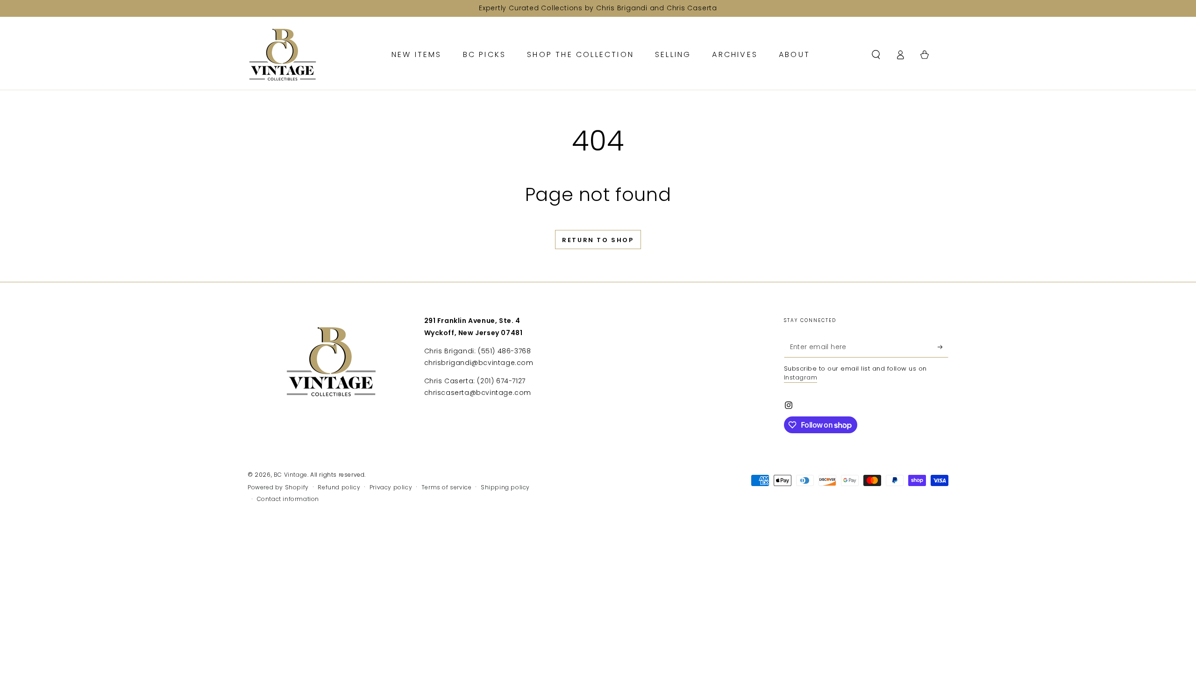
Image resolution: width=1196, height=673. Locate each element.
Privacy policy (391, 487)
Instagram (801, 377)
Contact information (288, 499)
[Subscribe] (943, 346)
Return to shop (598, 240)
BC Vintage (290, 475)
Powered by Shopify (278, 487)
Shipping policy (505, 487)
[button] (876, 54)
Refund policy (339, 487)
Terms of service (446, 487)
